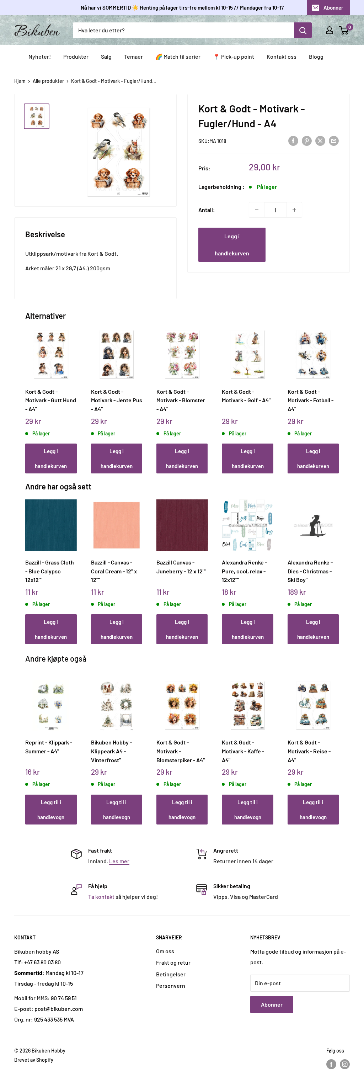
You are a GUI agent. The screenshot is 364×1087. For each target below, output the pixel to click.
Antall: (206, 209)
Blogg (316, 56)
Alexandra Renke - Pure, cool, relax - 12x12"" (244, 571)
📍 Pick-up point (233, 56)
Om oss (165, 951)
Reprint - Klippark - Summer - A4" (48, 746)
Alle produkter (48, 81)
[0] (343, 30)
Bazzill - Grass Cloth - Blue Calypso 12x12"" (49, 571)
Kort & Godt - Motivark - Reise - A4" (309, 751)
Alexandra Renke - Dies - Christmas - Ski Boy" (310, 571)
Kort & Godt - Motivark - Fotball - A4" (310, 400)
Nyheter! (39, 56)
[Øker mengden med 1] (294, 209)
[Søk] (303, 30)
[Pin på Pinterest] (307, 140)
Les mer (119, 861)
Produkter (76, 56)
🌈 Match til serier (177, 56)
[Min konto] (329, 30)
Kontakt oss (281, 56)
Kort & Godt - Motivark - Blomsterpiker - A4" (180, 751)
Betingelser (171, 974)
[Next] (337, 393)
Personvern (170, 985)
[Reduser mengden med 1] (256, 209)
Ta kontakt (101, 896)
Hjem (20, 81)
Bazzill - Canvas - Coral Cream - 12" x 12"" (114, 571)
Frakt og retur (173, 962)
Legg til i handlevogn (50, 809)
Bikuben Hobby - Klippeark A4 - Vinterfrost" (111, 751)
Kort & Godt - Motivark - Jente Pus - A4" (116, 400)
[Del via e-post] (334, 140)
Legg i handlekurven (232, 244)
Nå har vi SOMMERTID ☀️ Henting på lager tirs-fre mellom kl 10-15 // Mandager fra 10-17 (182, 7)
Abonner (333, 7)
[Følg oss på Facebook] (331, 1064)
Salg (106, 56)
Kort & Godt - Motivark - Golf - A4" (246, 396)
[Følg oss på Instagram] (345, 1064)
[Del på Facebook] (293, 140)
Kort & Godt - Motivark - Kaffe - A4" (243, 751)
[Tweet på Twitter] (320, 140)
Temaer (133, 56)
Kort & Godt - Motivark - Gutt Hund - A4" (50, 400)
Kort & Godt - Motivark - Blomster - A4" (180, 400)
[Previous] (27, 393)
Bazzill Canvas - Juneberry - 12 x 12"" (181, 566)
